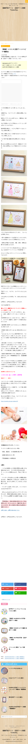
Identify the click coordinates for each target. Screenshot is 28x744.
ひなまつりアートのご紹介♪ (16, 678)
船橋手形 (3, 104)
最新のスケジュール (6, 599)
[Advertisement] (14, 26)
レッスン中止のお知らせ (15, 668)
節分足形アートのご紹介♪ (16, 697)
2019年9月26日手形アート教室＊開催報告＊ (15, 656)
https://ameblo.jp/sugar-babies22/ (9, 401)
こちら (14, 73)
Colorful (14, 104)
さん (17, 104)
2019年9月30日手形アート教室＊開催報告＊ (15, 658)
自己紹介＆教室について (15, 727)
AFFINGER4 (20, 741)
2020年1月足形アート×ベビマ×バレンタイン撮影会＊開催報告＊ (17, 689)
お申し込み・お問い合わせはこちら (10, 510)
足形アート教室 (9, 104)
